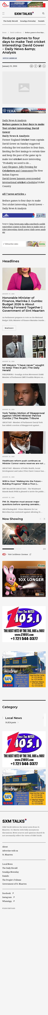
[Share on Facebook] (35, 66)
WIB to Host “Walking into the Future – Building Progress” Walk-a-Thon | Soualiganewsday (22, 482)
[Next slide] (44, 519)
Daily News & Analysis (14, 120)
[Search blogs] (43, 13)
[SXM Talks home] (24, 13)
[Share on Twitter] (39, 66)
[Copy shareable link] (31, 66)
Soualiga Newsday (28, 21)
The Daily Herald (10, 21)
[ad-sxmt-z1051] (24, 624)
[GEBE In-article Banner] (24, 215)
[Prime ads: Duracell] (24, 579)
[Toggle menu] (3, 13)
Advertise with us (10, 850)
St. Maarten (7, 854)
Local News (7, 864)
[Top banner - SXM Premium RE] (24, 4)
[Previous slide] (40, 519)
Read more (10, 328)
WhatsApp (7, 901)
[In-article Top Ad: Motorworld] (24, 110)
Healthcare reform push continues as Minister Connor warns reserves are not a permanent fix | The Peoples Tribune (23, 462)
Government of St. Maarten (14, 884)
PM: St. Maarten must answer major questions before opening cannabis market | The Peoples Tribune (20, 503)
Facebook (6, 893)
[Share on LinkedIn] (44, 66)
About (5, 846)
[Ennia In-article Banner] (24, 244)
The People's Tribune (11, 880)
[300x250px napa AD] (24, 669)
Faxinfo (41, 21)
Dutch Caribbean (15, 33)
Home (4, 33)
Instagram (7, 897)
